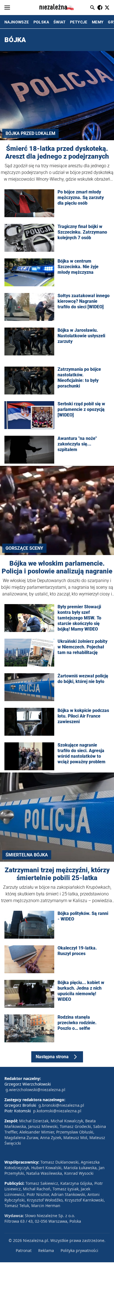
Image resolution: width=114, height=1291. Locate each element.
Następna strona (52, 1056)
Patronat (24, 1250)
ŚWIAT (59, 22)
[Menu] (7, 7)
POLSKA (41, 22)
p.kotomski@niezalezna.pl (57, 1110)
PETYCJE (78, 22)
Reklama (46, 1250)
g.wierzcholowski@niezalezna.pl (35, 1089)
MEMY (98, 22)
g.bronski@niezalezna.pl (61, 1105)
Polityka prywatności (79, 1250)
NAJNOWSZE (16, 22)
